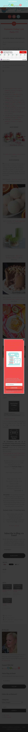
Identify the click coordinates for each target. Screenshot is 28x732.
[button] (24, 59)
